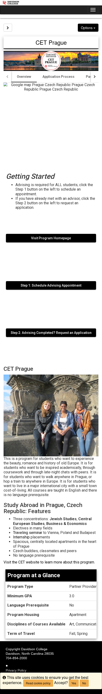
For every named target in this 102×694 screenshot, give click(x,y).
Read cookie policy (38, 683)
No (84, 683)
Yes (73, 683)
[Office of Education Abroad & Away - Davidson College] (51, 2)
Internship (21, 537)
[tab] (24, 76)
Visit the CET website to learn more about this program (49, 562)
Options (87, 27)
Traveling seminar (27, 532)
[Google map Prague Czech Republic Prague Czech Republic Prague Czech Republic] (51, 124)
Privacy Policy (16, 670)
